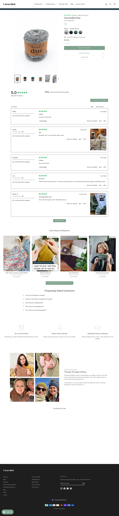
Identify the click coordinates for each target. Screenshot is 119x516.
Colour (71, 29)
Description (84, 53)
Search (5, 492)
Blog (72, 4)
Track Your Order (36, 477)
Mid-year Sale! (63, 4)
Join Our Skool (80, 4)
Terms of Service (36, 484)
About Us (5, 477)
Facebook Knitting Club (9, 487)
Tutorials (5, 482)
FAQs (4, 479)
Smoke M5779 (66, 32)
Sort (92, 107)
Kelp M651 (71, 32)
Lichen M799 (80, 32)
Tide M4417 (76, 32)
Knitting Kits (38, 4)
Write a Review (101, 100)
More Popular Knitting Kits (59, 283)
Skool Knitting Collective (9, 484)
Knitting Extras (50, 4)
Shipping (84, 57)
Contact (5, 495)
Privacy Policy (35, 487)
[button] (98, 134)
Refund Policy (35, 482)
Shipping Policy (36, 479)
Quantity (66, 40)
